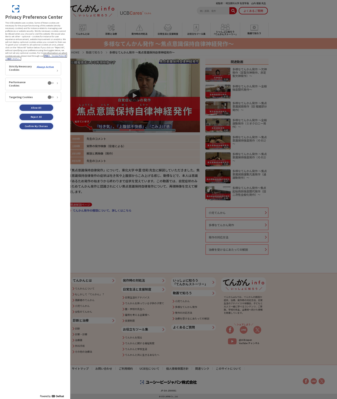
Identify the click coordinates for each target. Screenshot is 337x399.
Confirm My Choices (36, 126)
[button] (33, 68)
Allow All (36, 107)
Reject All (36, 116)
